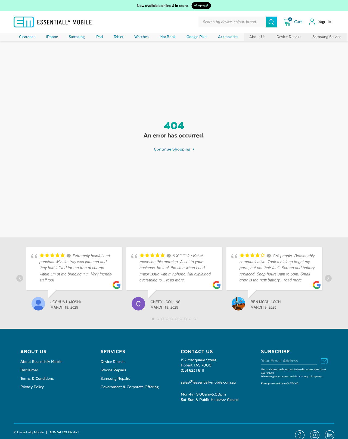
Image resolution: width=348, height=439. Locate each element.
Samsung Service (326, 37)
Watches (141, 37)
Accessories (228, 37)
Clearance (27, 37)
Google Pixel (197, 37)
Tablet (118, 37)
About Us (257, 37)
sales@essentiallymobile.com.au (208, 382)
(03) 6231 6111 (192, 370)
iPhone (52, 37)
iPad (99, 37)
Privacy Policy (32, 387)
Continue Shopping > (174, 149)
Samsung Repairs (115, 379)
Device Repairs (289, 37)
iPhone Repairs (113, 370)
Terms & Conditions (37, 379)
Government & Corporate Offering (130, 387)
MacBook (168, 37)
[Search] (271, 22)
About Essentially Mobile (41, 362)
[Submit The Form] (324, 361)
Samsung (77, 37)
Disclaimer (29, 370)
